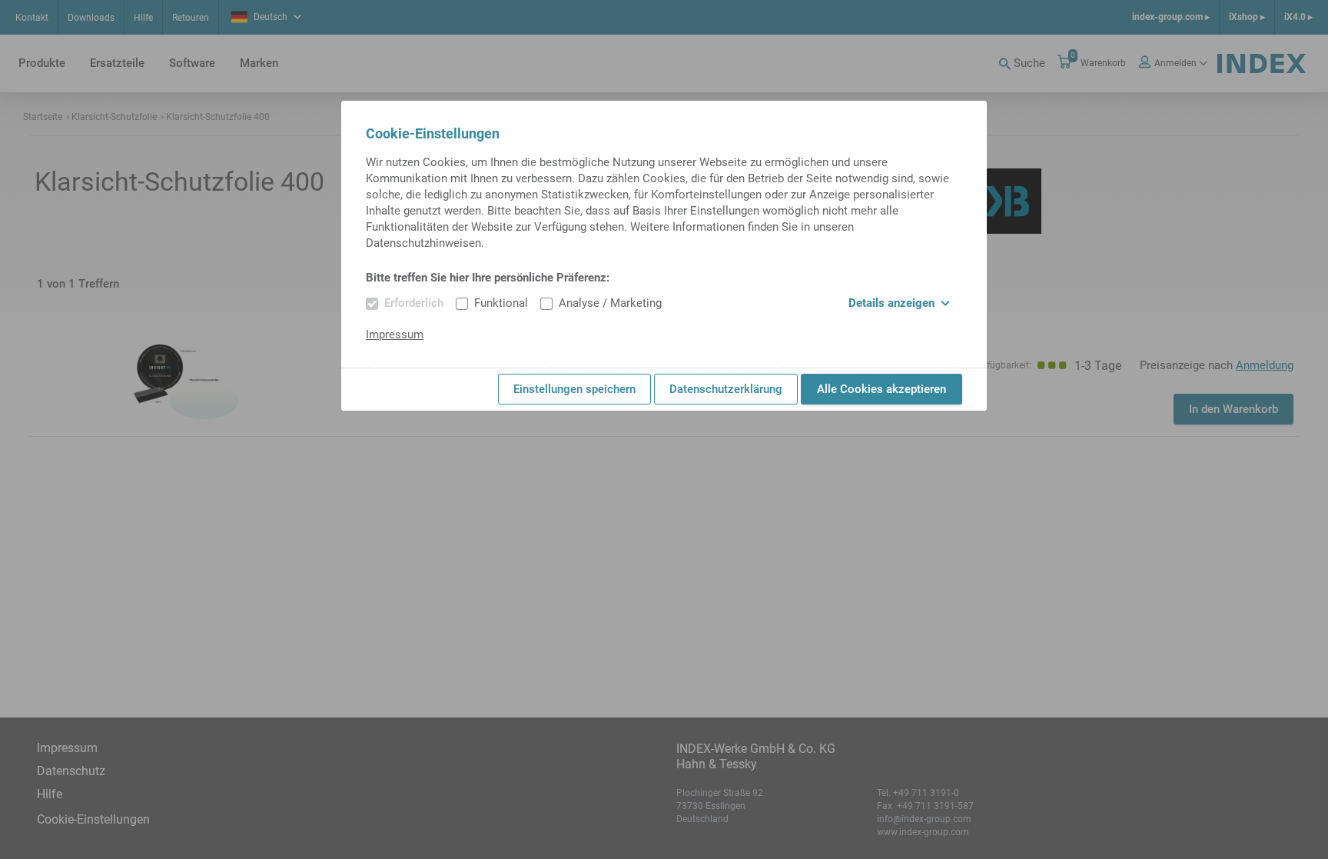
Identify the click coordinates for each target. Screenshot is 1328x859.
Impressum (394, 334)
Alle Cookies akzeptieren (881, 389)
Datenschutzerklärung (725, 389)
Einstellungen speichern (574, 389)
